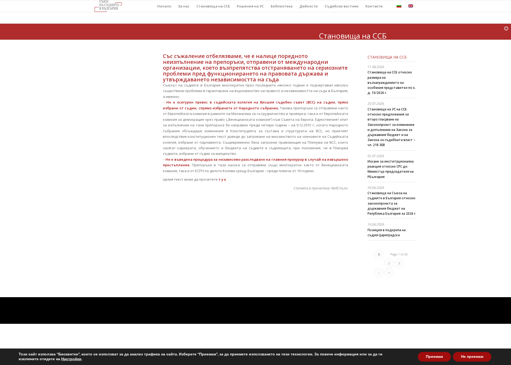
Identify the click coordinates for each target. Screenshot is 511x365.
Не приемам (472, 356)
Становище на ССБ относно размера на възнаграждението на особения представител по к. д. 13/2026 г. (392, 82)
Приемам (434, 356)
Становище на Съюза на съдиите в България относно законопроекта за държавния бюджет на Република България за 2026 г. (392, 203)
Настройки (71, 359)
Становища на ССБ (387, 57)
